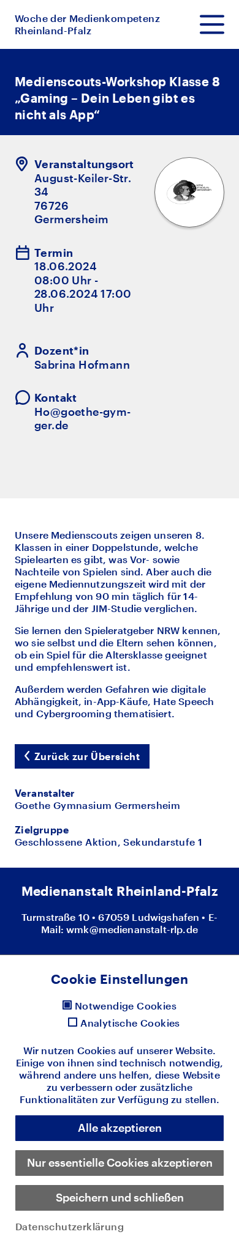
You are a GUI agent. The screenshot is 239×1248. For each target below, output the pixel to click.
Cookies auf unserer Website (145, 1050)
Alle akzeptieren (120, 1127)
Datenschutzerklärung (69, 1226)
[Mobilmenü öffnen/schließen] (212, 24)
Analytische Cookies (130, 1022)
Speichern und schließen (120, 1197)
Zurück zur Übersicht (87, 756)
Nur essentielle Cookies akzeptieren (120, 1162)
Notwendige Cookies (125, 1005)
